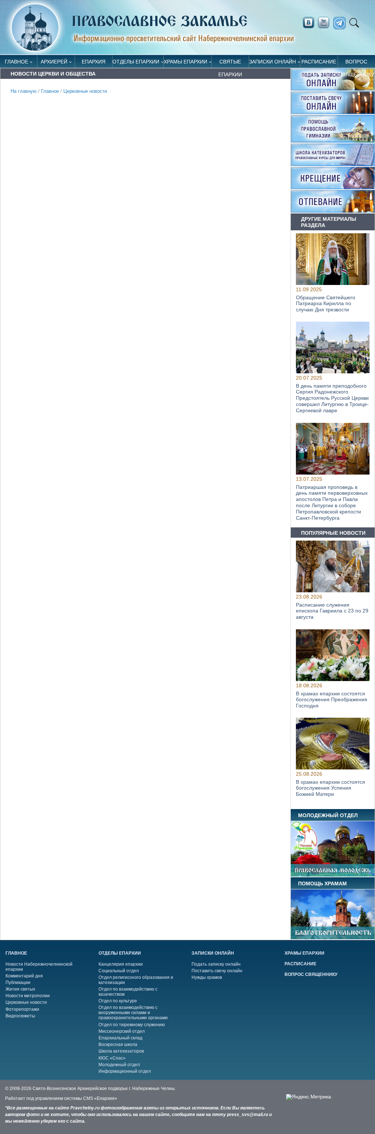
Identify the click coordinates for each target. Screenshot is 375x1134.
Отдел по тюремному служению (132, 1024)
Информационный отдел (125, 1071)
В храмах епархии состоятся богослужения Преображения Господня (331, 699)
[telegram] (341, 23)
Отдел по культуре (118, 1000)
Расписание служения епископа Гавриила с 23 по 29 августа (332, 611)
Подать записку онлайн (216, 964)
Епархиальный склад (120, 1037)
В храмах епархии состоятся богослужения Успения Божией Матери (330, 788)
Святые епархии (230, 63)
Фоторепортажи (22, 1009)
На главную (24, 91)
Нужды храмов (207, 977)
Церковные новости (85, 91)
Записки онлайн (272, 62)
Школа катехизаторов (121, 1051)
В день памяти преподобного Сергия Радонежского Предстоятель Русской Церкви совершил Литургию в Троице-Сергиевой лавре (332, 398)
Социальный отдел (119, 970)
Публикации (17, 982)
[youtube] (325, 22)
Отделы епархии (135, 62)
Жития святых (20, 989)
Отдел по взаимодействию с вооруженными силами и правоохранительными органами (133, 1012)
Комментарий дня (24, 975)
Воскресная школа (118, 1044)
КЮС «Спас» (112, 1058)
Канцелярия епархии (121, 964)
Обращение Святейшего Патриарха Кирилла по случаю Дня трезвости (325, 304)
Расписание (318, 62)
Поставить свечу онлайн (217, 970)
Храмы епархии (185, 62)
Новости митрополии (27, 995)
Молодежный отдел (119, 1064)
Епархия (93, 62)
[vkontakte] (308, 22)
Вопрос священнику (356, 63)
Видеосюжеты (20, 1015)
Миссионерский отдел (122, 1031)
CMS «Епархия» (100, 1098)
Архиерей (54, 62)
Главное (16, 62)
